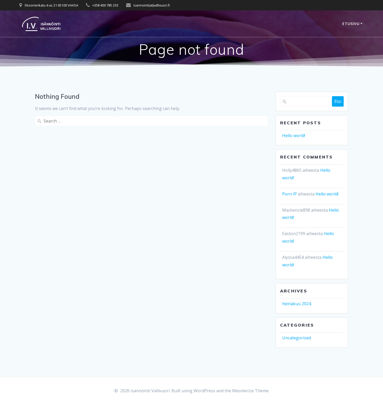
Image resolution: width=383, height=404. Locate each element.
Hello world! (293, 135)
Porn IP (289, 194)
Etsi (337, 101)
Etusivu (351, 23)
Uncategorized (296, 338)
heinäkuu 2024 (296, 304)
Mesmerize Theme (250, 391)
